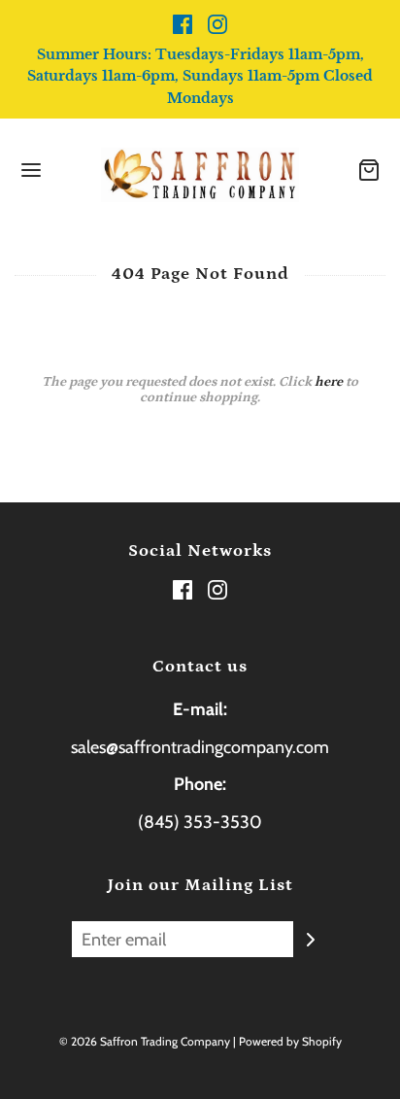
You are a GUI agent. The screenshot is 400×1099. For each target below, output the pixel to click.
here (329, 382)
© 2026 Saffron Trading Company (144, 1041)
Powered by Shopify (290, 1041)
